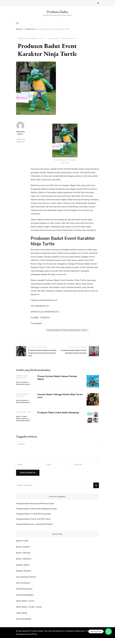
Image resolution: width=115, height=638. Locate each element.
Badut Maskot (22, 418)
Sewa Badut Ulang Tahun (29, 607)
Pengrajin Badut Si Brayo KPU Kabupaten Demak (36, 509)
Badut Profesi (23, 553)
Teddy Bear (21, 613)
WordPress (32, 634)
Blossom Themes (85, 631)
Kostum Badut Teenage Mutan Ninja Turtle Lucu (60, 396)
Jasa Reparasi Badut (26, 577)
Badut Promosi (23, 559)
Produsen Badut (57, 12)
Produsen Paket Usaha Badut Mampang (58, 412)
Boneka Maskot (23, 571)
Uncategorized (23, 619)
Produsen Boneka (25, 595)
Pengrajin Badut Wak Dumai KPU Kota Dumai (35, 503)
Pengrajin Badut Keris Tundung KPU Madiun (34, 524)
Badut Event (53, 38)
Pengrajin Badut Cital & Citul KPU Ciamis (33, 519)
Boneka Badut (23, 565)
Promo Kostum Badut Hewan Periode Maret (57, 378)
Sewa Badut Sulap (25, 601)
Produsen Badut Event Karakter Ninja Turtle (67, 330)
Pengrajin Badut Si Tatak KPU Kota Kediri (33, 514)
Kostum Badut (22, 382)
